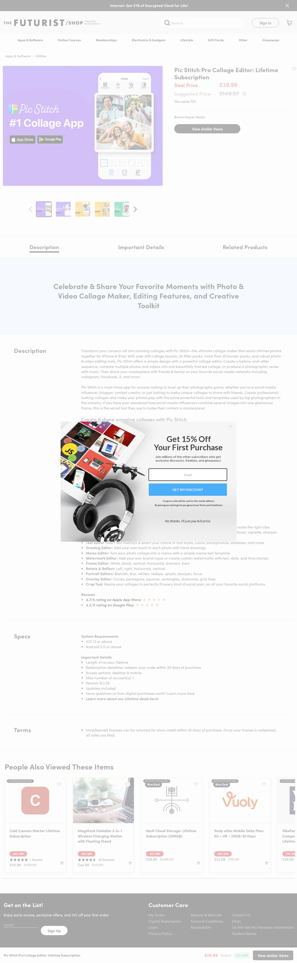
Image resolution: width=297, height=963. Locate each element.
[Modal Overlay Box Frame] (148, 481)
